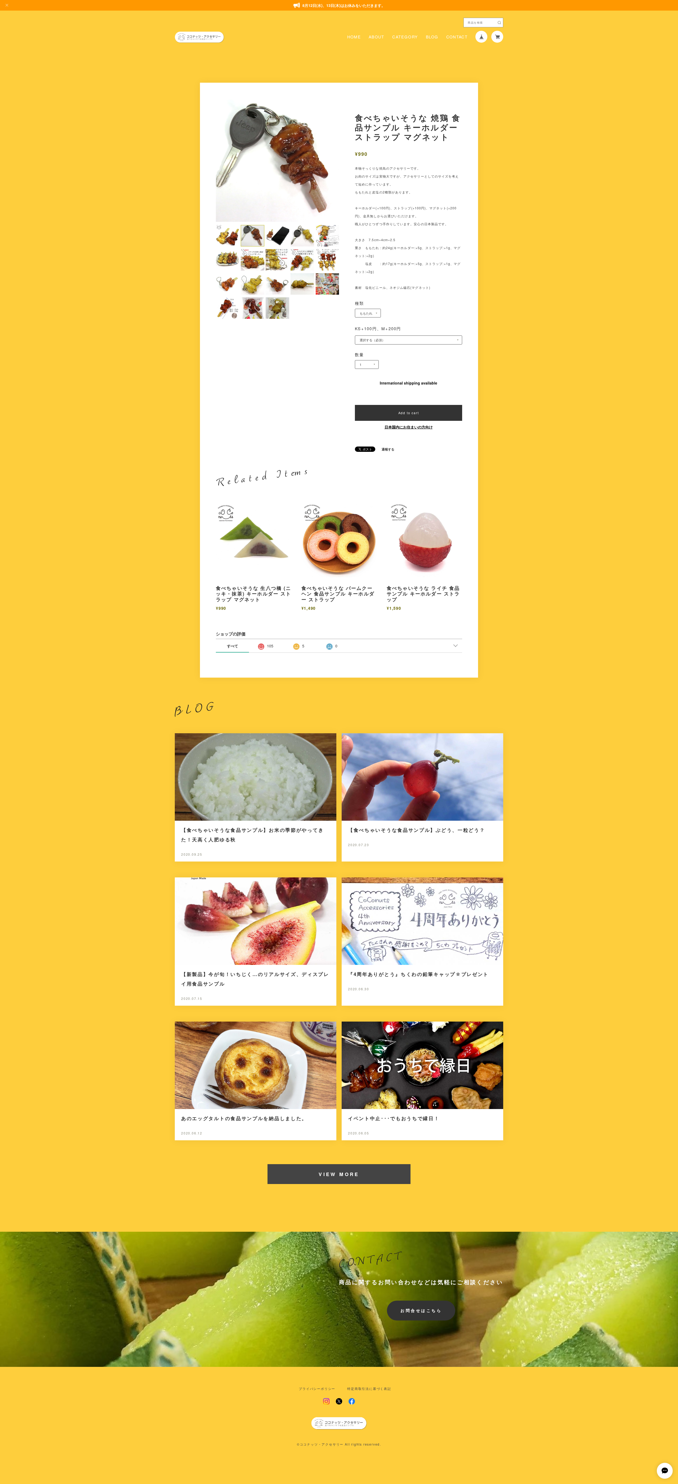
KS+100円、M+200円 (378, 328)
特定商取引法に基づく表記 (369, 1388)
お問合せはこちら (421, 1310)
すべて (232, 645)
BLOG (432, 37)
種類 (359, 303)
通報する (388, 449)
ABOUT (376, 37)
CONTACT (456, 37)
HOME (354, 37)
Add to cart (408, 412)
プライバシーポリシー (317, 1388)
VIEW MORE (339, 1174)
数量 (359, 354)
